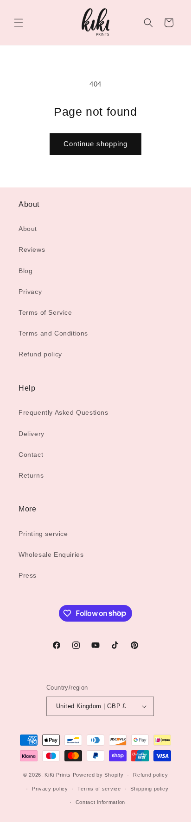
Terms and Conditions (53, 333)
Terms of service (99, 788)
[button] (18, 22)
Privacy (30, 291)
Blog (25, 270)
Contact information (100, 802)
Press (28, 575)
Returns (31, 475)
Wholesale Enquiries (51, 554)
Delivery (32, 433)
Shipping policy (149, 788)
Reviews (32, 249)
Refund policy (40, 354)
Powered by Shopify (98, 775)
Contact (31, 454)
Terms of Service (45, 312)
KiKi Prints (58, 775)
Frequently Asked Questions (63, 412)
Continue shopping (95, 144)
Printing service (43, 533)
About (28, 228)
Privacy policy (50, 788)
